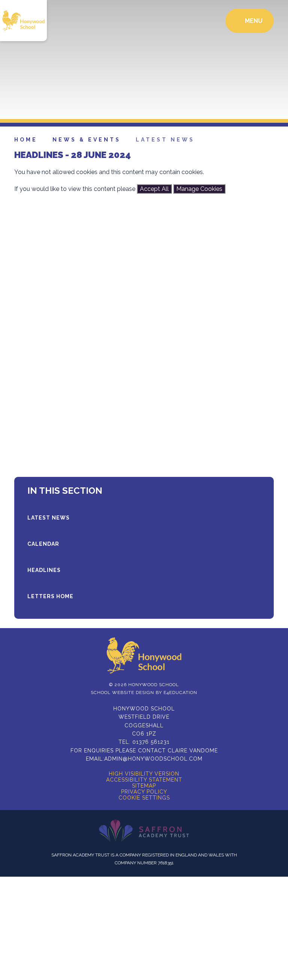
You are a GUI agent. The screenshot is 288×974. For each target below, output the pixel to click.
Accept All (154, 188)
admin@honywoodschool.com (153, 759)
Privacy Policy (144, 792)
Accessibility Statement (144, 780)
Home (26, 140)
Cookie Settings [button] (144, 798)
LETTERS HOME (50, 596)
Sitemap (144, 786)
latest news (165, 140)
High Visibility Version (144, 774)
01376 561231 (151, 742)
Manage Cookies (199, 188)
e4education (180, 692)
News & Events (86, 140)
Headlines (44, 570)
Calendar (43, 544)
